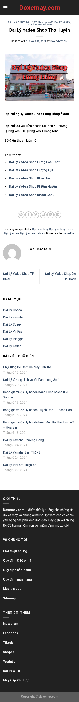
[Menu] (5, 7)
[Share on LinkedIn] (57, 214)
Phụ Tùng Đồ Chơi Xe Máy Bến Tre (27, 367)
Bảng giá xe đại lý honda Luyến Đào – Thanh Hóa (37, 410)
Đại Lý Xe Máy (16, 22)
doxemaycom (59, 41)
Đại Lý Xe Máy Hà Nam (39, 22)
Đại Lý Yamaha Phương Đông (23, 440)
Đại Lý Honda (12, 310)
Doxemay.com (39, 7)
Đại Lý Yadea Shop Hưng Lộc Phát (34, 162)
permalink (68, 233)
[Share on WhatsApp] (21, 214)
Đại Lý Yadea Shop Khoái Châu (31, 195)
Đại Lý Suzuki (12, 324)
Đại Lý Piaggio (13, 339)
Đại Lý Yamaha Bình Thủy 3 (22, 452)
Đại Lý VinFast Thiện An (19, 465)
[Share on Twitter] (35, 214)
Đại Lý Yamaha (13, 317)
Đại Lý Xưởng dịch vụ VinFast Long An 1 (31, 380)
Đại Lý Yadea (62, 22)
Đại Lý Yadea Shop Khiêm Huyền (33, 186)
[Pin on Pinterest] (50, 214)
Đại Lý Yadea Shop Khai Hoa (30, 178)
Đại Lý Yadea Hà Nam (39, 24)
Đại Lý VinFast (13, 332)
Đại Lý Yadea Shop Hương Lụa (31, 170)
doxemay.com (48, 696)
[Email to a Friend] (43, 214)
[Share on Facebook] (28, 214)
